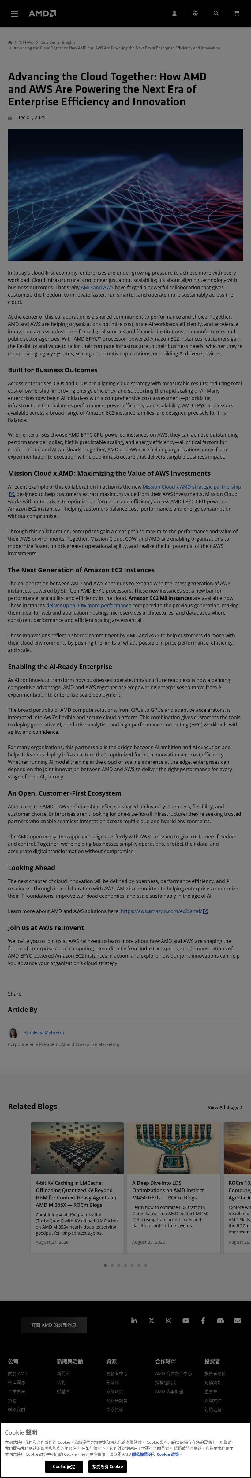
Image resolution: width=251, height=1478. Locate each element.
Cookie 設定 (64, 1466)
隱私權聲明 (142, 1454)
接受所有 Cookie (107, 1466)
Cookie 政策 (168, 1454)
